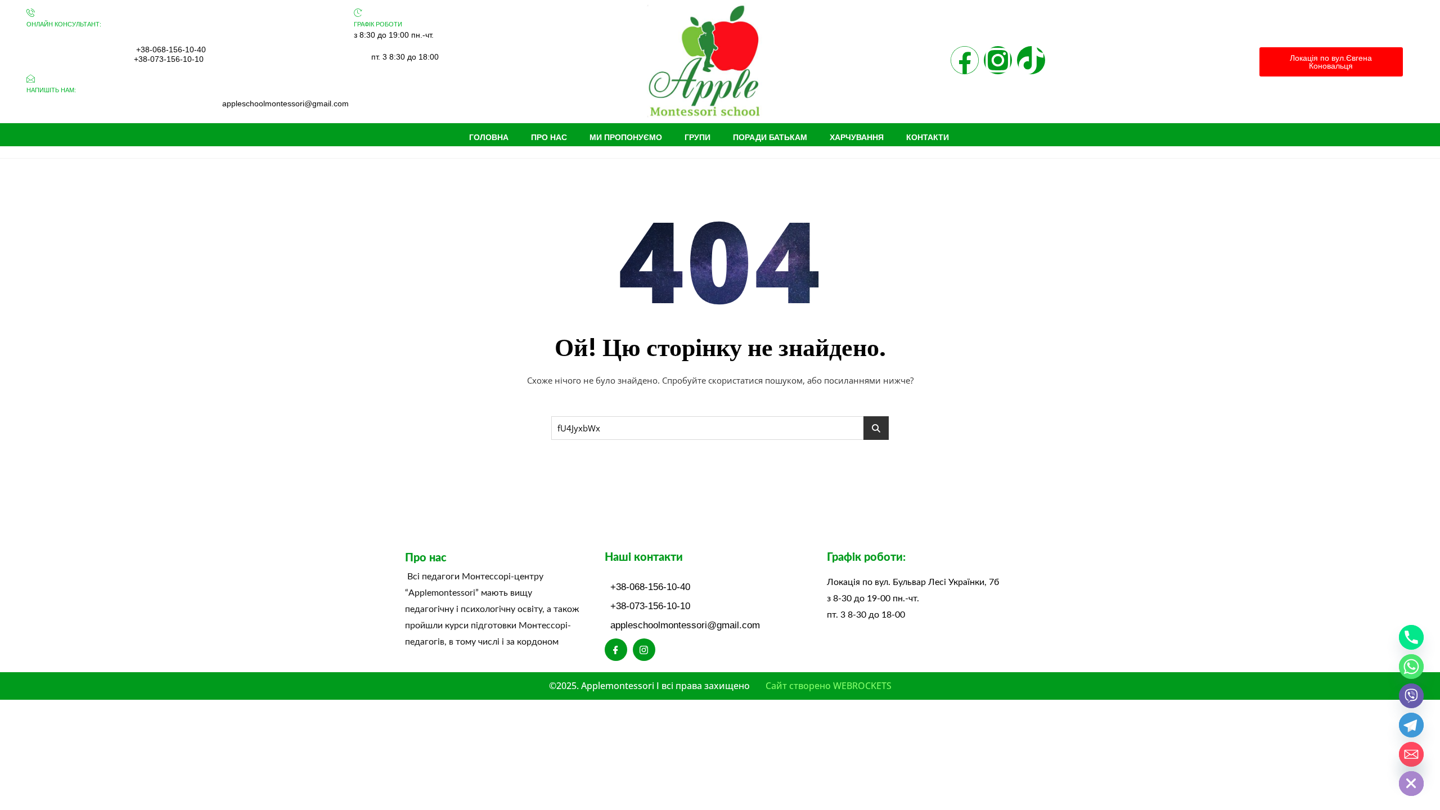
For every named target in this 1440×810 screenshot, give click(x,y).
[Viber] (1411, 695)
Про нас (549, 137)
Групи (697, 137)
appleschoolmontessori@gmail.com (285, 103)
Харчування (857, 137)
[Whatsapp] (1411, 666)
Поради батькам (770, 137)
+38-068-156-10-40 (171, 49)
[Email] (1411, 754)
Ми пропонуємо (626, 137)
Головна (488, 137)
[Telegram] (1411, 725)
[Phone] (1411, 637)
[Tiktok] (1031, 60)
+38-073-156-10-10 (169, 59)
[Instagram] (998, 60)
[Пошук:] (720, 428)
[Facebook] (965, 60)
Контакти (927, 137)
